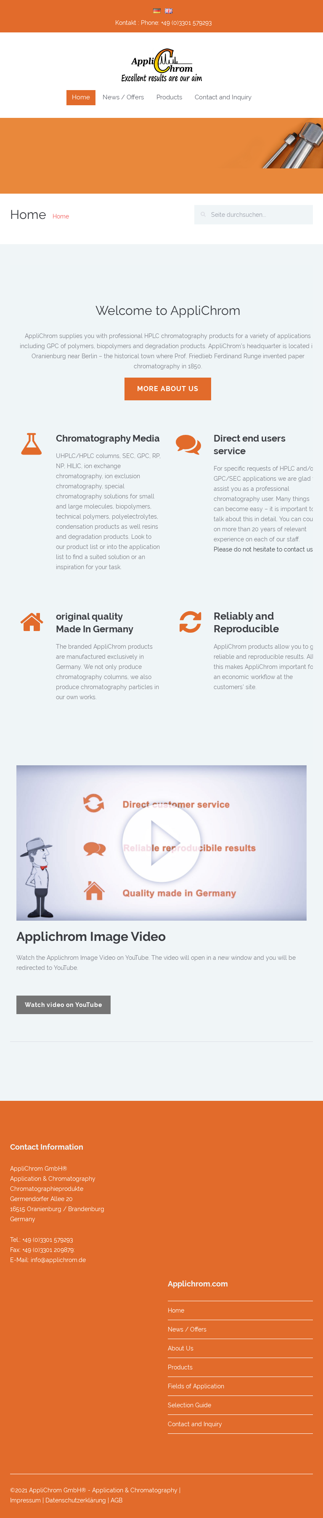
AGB (116, 1500)
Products (169, 97)
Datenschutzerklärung (75, 1500)
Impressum (25, 1500)
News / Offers (123, 97)
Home (81, 97)
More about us (168, 389)
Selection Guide (189, 1405)
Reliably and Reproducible (246, 622)
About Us (180, 1348)
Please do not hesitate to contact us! (264, 549)
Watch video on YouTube (63, 1004)
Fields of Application (196, 1386)
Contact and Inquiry (223, 97)
